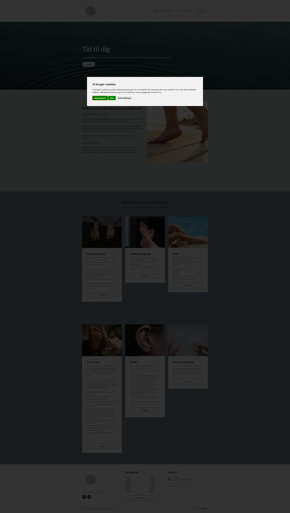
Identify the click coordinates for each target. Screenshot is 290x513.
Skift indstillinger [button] (124, 98)
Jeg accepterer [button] (100, 98)
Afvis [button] (112, 98)
